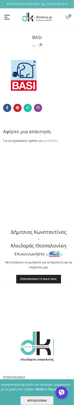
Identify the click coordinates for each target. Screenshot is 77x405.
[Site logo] (36, 17)
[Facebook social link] (7, 108)
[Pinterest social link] (17, 108)
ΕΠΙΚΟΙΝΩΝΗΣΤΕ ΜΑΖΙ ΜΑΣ (38, 279)
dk (34, 46)
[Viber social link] (38, 108)
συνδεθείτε (50, 141)
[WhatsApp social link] (28, 108)
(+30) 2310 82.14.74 (56, 4)
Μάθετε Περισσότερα (52, 389)
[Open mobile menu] (7, 17)
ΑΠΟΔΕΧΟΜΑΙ (37, 400)
